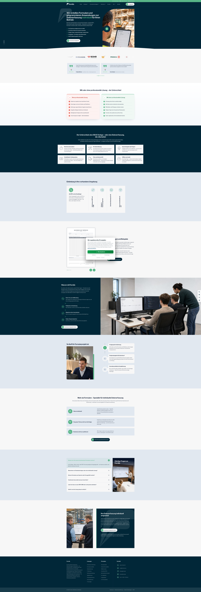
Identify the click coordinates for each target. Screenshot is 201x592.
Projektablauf (103, 577)
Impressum (112, 589)
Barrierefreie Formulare (105, 573)
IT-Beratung (89, 571)
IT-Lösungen (89, 581)
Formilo (108, 4)
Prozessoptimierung (90, 577)
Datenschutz (98, 257)
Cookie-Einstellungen (128, 589)
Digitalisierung (89, 575)
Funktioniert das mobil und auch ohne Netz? (78, 480)
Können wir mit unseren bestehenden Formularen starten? (81, 460)
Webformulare (103, 568)
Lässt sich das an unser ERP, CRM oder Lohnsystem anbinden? (82, 484)
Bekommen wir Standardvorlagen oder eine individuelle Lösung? (82, 470)
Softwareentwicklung (91, 573)
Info (113, 4)
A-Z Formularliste (104, 579)
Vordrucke (103, 4)
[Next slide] (94, 270)
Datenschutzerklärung (119, 589)
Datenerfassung (90, 568)
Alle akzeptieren (101, 251)
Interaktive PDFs (104, 571)
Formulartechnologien (94, 4)
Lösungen (85, 4)
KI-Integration (103, 575)
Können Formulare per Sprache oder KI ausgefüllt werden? (81, 475)
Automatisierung (90, 579)
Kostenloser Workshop (91, 564)
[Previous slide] (90, 270)
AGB (133, 589)
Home (81, 4)
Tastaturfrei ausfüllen (105, 566)
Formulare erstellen (90, 566)
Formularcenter (104, 564)
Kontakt (118, 4)
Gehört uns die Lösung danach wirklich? (77, 489)
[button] (97, 75)
